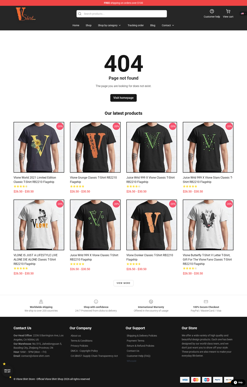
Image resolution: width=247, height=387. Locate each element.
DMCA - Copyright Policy (84, 350)
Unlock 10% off (7, 371)
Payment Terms (135, 340)
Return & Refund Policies (140, 345)
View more (124, 283)
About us (76, 335)
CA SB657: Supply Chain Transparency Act (94, 355)
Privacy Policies (79, 345)
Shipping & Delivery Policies (142, 335)
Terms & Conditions (81, 340)
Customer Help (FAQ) (138, 355)
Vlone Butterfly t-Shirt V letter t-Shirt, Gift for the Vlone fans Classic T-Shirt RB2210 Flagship (207, 259)
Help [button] (240, 382)
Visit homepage (123, 98)
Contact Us (133, 350)
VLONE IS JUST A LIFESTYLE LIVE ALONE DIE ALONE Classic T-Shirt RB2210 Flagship (36, 259)
